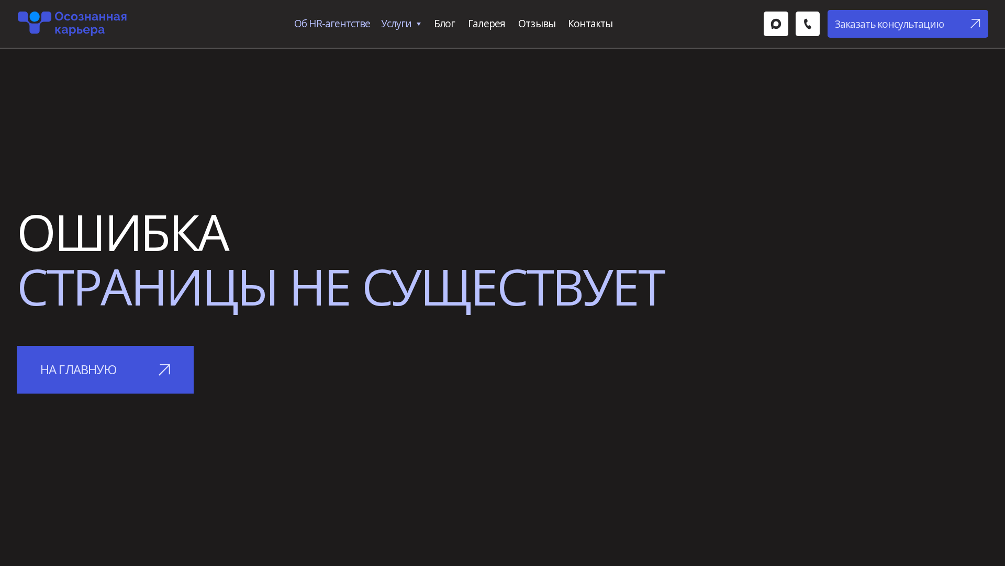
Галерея (486, 23)
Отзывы (536, 23)
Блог (444, 23)
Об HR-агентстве (332, 23)
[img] (776, 24)
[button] (908, 24)
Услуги (396, 23)
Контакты (590, 23)
